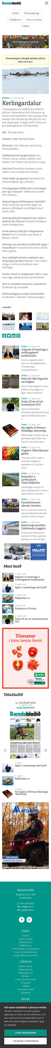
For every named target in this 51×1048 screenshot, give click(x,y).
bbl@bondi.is (27, 907)
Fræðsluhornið (25, 942)
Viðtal (25, 26)
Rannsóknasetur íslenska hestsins (31, 504)
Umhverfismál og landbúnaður (26, 949)
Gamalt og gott (25, 939)
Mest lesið (12, 566)
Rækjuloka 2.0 (22, 598)
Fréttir (15, 13)
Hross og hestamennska (25, 952)
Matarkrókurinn (25, 969)
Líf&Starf (25, 961)
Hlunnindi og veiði (25, 989)
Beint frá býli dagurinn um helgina (34, 380)
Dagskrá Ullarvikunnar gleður (35, 452)
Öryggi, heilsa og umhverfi (25, 955)
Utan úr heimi (34, 19)
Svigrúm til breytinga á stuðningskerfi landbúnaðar (34, 352)
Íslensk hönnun (25, 966)
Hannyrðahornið (25, 973)
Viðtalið (25, 986)
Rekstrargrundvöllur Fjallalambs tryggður (33, 527)
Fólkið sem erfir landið (25, 979)
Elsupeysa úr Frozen (25, 608)
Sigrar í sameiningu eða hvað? (31, 587)
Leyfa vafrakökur (25, 1033)
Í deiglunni (15, 19)
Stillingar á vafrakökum (25, 1041)
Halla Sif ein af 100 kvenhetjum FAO (32, 403)
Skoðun (25, 935)
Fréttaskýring (31, 13)
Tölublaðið (13, 694)
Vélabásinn (25, 993)
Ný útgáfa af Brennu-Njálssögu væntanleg (33, 429)
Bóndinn (5, 98)
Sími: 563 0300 (27, 903)
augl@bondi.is (27, 910)
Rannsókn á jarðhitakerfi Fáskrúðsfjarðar (30, 479)
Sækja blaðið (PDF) (25, 707)
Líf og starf (25, 983)
